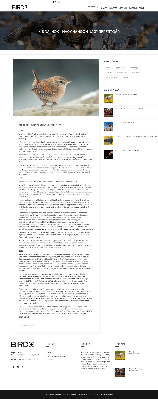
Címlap (104, 8)
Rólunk (142, 8)
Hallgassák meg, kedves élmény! (31, 283)
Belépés (91, 7)
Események (134, 67)
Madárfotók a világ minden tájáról (129, 108)
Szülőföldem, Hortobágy (125, 122)
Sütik (50, 360)
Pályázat (113, 8)
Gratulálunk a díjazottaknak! (127, 150)
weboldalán (74, 311)
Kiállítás (109, 72)
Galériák (133, 8)
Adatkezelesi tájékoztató (58, 356)
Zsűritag (125, 77)
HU (54, 2)
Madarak (135, 72)
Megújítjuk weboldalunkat (126, 94)
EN (59, 2)
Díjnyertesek (120, 67)
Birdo (108, 67)
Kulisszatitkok (121, 72)
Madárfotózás (111, 77)
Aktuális (123, 8)
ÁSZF (50, 353)
